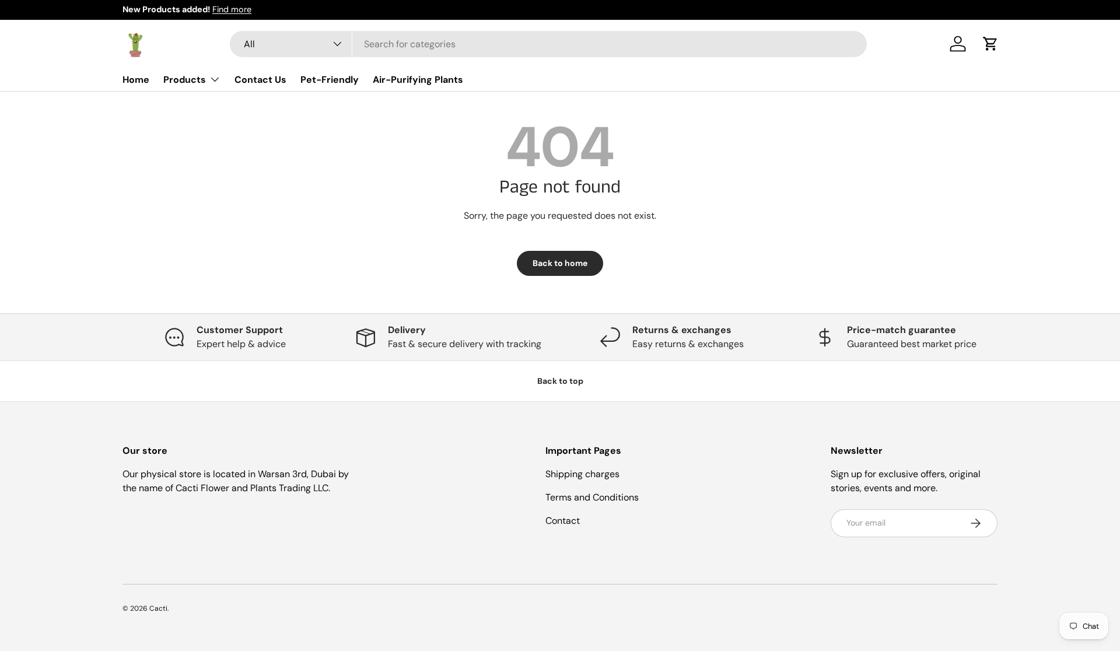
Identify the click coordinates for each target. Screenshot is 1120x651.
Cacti (158, 608)
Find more (231, 9)
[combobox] (548, 44)
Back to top (560, 381)
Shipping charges (582, 474)
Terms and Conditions (592, 497)
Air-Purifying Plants (418, 79)
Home (136, 79)
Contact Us (260, 79)
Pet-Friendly (329, 79)
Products (184, 79)
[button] (990, 44)
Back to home (560, 263)
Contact (562, 520)
